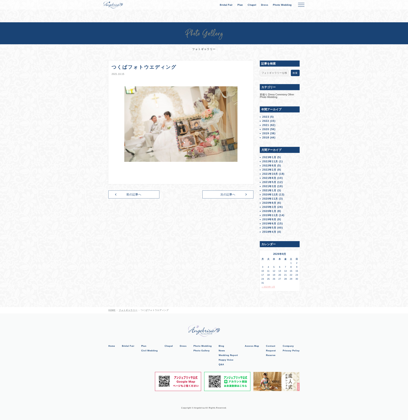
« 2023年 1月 (268, 287)
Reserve (271, 355)
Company (288, 346)
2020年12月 (270, 194)
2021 (265, 125)
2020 (265, 129)
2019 (265, 133)
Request (271, 350)
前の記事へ (134, 194)
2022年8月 (269, 165)
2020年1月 (269, 211)
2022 (265, 121)
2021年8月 (269, 178)
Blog (221, 346)
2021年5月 (269, 182)
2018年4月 (269, 231)
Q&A (221, 364)
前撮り (264, 94)
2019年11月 (270, 215)
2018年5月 (269, 227)
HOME (112, 310)
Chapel (252, 5)
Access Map (252, 346)
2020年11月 (270, 198)
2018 (265, 137)
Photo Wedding (282, 5)
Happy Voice (226, 360)
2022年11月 (270, 161)
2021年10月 (270, 173)
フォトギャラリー (128, 310)
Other (291, 94)
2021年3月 (269, 186)
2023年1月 (269, 157)
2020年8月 (269, 202)
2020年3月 (269, 207)
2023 (265, 116)
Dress (264, 5)
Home (111, 346)
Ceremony (281, 94)
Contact (270, 346)
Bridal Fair (226, 5)
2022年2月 (269, 169)
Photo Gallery (201, 350)
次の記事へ (228, 194)
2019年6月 (269, 223)
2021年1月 (269, 190)
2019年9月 (269, 219)
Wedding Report (228, 355)
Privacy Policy (291, 350)
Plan (240, 5)
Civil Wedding (149, 350)
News (222, 350)
